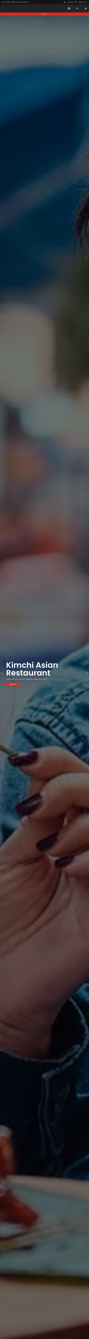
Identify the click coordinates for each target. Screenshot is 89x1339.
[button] (85, 8)
